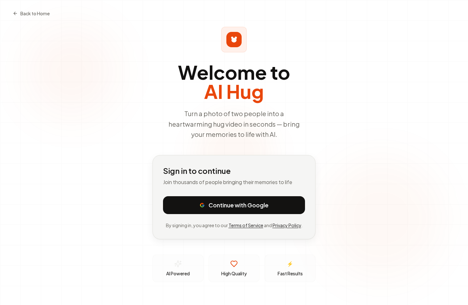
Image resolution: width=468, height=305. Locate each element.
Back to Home (35, 13)
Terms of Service (246, 225)
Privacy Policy (287, 225)
